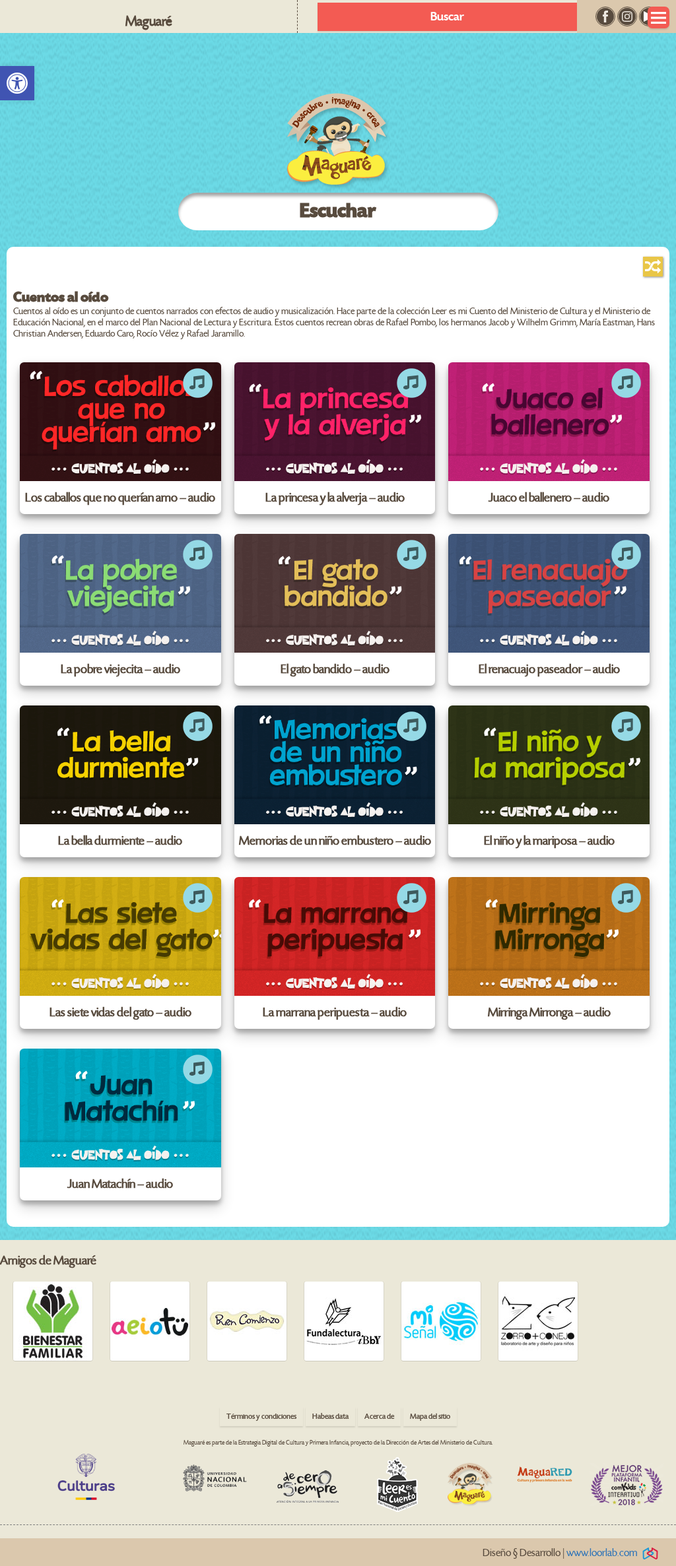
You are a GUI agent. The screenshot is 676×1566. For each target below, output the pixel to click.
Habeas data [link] (330, 1416)
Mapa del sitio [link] (430, 1416)
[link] (17, 83)
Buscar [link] (447, 16)
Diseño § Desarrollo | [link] (560, 1553)
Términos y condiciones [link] (261, 1416)
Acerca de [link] (379, 1416)
